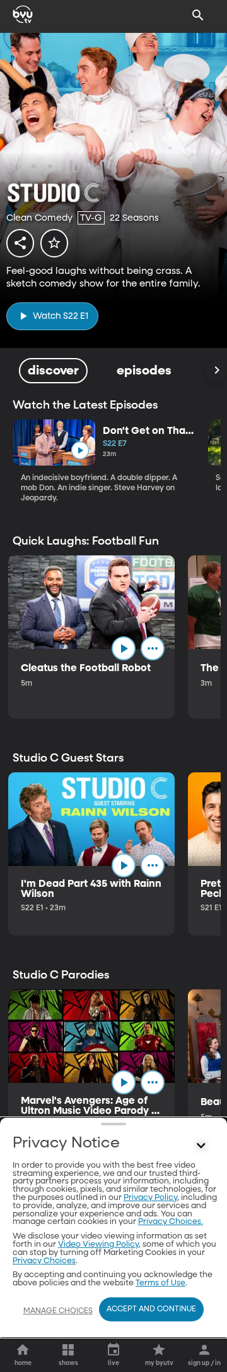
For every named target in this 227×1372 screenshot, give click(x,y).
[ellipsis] (153, 648)
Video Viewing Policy (98, 1244)
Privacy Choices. (170, 1222)
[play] (80, 451)
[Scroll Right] (216, 370)
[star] (54, 243)
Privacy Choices (44, 1261)
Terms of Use (160, 1283)
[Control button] (201, 1146)
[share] (20, 243)
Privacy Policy (150, 1198)
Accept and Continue (151, 1309)
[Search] (198, 15)
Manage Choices (58, 1311)
